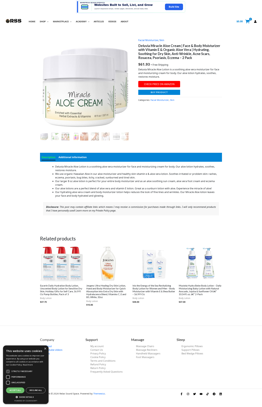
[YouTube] (201, 394)
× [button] (45, 349)
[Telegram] (214, 394)
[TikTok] (207, 394)
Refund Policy (98, 364)
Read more (28, 364)
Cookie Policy (98, 357)
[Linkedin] (220, 394)
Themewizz (99, 393)
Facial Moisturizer (148, 40)
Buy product (159, 92)
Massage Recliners (146, 350)
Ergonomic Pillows (192, 346)
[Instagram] (188, 394)
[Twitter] (194, 394)
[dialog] (26, 374)
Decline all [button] (36, 390)
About (48, 346)
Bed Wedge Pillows (192, 353)
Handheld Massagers (148, 353)
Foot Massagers (145, 357)
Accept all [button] (15, 390)
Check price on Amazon (159, 84)
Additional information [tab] (73, 157)
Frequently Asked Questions (106, 371)
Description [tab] (48, 157)
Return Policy (98, 368)
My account (97, 346)
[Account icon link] (255, 21)
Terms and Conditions (103, 360)
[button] (47, 21)
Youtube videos (53, 350)
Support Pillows (190, 350)
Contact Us (96, 350)
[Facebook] (181, 394)
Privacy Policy (98, 353)
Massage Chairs (145, 346)
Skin (161, 40)
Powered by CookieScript (25, 401)
